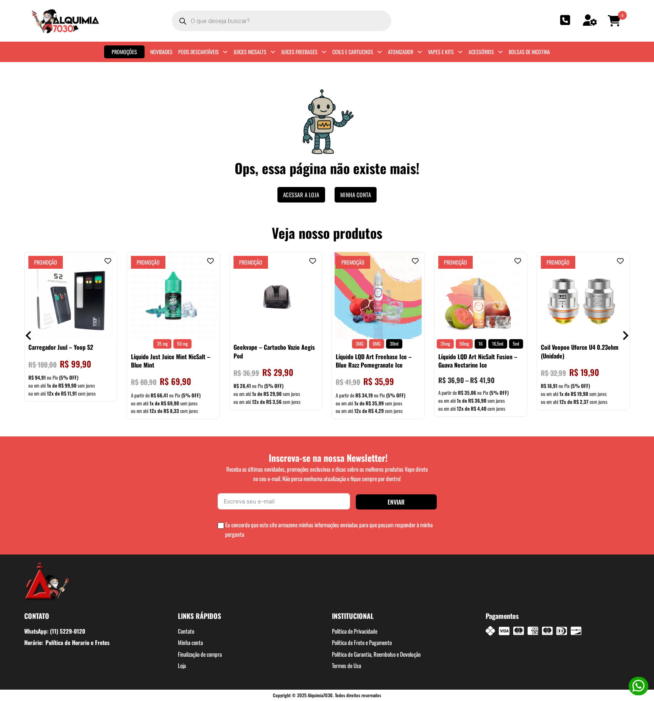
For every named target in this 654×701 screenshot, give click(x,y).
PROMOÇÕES (124, 52)
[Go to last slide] (29, 335)
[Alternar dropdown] (225, 52)
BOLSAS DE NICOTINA (529, 52)
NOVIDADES (161, 52)
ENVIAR (396, 501)
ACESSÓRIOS (481, 52)
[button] (615, 21)
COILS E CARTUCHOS (352, 52)
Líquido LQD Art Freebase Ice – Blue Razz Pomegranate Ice (374, 360)
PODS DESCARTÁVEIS (198, 52)
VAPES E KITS (441, 52)
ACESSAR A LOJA (301, 194)
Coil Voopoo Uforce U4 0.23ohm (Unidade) (579, 351)
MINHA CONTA (355, 194)
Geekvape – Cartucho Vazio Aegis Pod (274, 351)
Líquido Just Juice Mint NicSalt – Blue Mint (170, 360)
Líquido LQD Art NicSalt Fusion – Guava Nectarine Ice (477, 360)
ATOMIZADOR (400, 52)
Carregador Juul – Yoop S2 (60, 347)
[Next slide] (625, 335)
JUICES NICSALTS (250, 52)
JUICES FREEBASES (299, 52)
